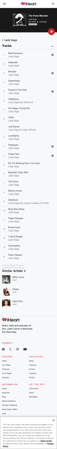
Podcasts (6, 369)
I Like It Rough (15, 236)
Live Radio (6, 365)
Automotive (33, 388)
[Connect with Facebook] (3, 349)
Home (31, 392)
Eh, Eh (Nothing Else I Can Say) (24, 163)
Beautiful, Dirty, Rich (18, 172)
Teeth (11, 117)
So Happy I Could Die (19, 108)
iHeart (4, 360)
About (4, 388)
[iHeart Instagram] (17, 349)
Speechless (14, 80)
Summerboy (14, 245)
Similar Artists (12, 270)
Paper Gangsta (15, 218)
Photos (32, 377)
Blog (4, 396)
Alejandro (13, 62)
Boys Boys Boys (16, 209)
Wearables (33, 396)
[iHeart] (28, 4)
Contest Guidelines (9, 405)
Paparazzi (13, 144)
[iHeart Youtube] (25, 349)
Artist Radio (6, 373)
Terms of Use (46, 440)
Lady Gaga (32, 19)
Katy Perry (17, 301)
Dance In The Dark (17, 89)
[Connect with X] (10, 349)
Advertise (6, 392)
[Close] (54, 420)
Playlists (5, 377)
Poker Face (14, 154)
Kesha (15, 289)
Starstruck (13, 199)
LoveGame (13, 135)
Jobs (4, 413)
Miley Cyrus (18, 277)
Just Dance (13, 126)
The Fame (13, 181)
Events (32, 369)
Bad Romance (15, 53)
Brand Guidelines (9, 401)
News (31, 360)
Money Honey (15, 190)
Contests (32, 373)
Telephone (13, 99)
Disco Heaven (15, 254)
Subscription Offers (9, 409)
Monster (12, 71)
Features (32, 365)
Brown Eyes (14, 227)
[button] (51, 31)
